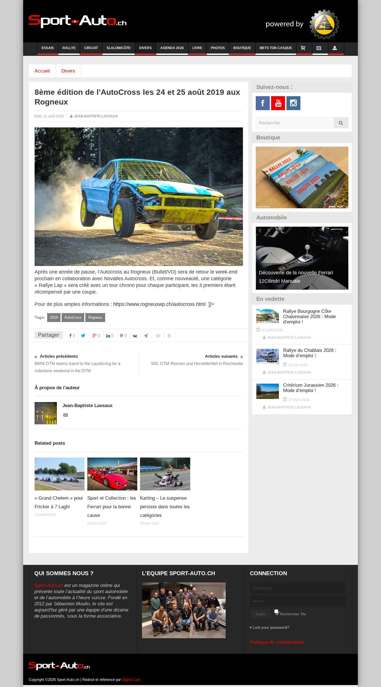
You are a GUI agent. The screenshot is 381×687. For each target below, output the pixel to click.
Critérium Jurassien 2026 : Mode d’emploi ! (310, 388)
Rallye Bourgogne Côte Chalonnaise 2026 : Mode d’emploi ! (309, 317)
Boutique (242, 48)
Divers (145, 48)
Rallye (69, 48)
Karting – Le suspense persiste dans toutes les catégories (165, 506)
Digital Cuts (131, 680)
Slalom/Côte (119, 48)
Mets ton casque (276, 48)
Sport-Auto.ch (48, 585)
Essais (48, 48)
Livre (197, 48)
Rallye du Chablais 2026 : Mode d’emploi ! (309, 353)
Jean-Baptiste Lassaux (96, 116)
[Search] (341, 122)
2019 (54, 317)
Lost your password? (271, 627)
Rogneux (95, 317)
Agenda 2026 (172, 48)
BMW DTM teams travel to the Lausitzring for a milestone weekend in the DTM (77, 363)
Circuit (91, 48)
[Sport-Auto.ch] (77, 21)
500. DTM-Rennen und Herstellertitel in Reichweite (197, 360)
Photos (218, 48)
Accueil (42, 71)
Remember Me (293, 614)
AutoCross (72, 317)
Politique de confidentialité (277, 642)
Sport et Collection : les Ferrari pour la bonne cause (111, 506)
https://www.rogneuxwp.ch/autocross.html (159, 304)
